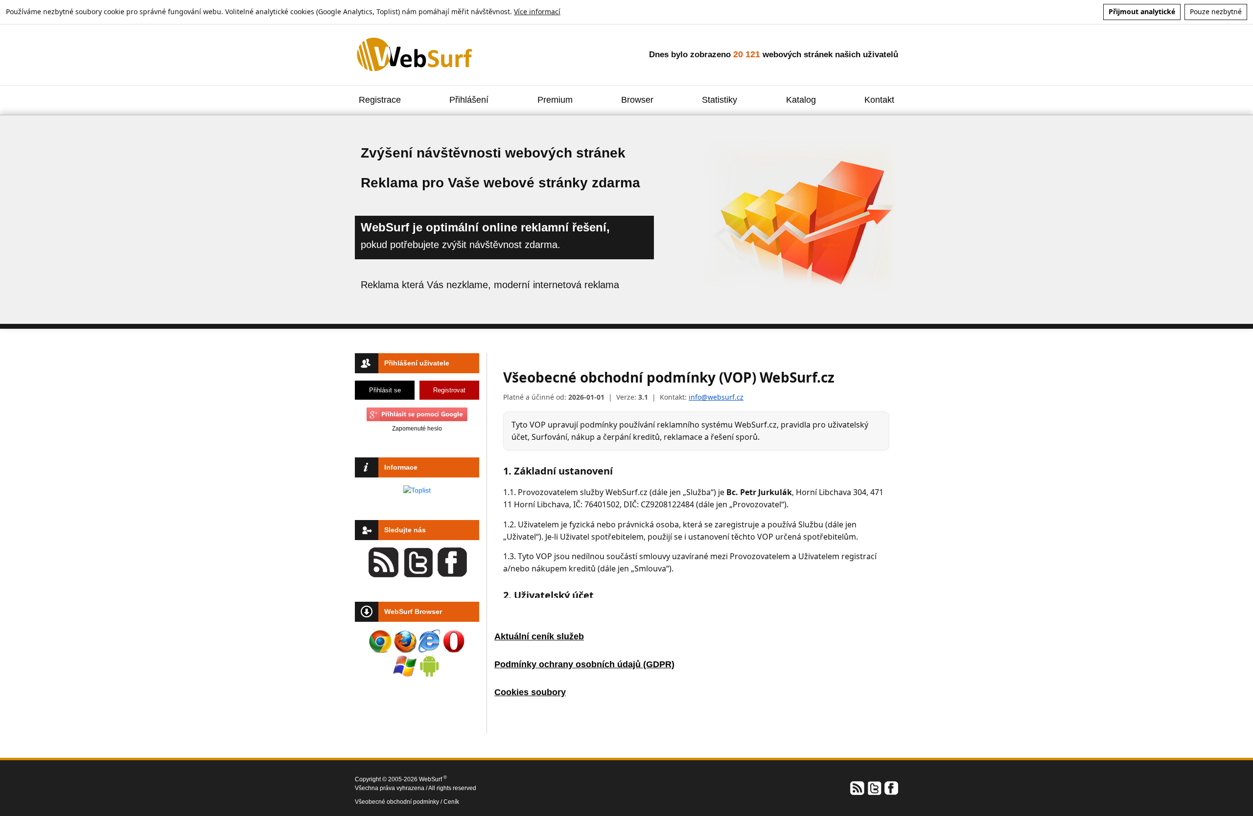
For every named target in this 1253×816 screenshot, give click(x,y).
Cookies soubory (530, 692)
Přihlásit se (385, 390)
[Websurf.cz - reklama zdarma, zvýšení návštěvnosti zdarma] (415, 54)
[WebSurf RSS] (857, 788)
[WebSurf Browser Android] (429, 666)
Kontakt (879, 100)
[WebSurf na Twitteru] (874, 788)
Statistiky (719, 100)
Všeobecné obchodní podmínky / (399, 801)
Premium (555, 100)
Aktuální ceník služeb (539, 636)
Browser (637, 100)
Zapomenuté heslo (417, 428)
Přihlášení (468, 100)
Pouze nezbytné (1216, 11)
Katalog (801, 100)
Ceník (451, 801)
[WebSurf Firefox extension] (405, 641)
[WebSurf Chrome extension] (380, 641)
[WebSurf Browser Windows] (405, 666)
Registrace (380, 100)
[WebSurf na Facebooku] (890, 788)
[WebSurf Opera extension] (453, 641)
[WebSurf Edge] (429, 641)
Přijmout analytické (1142, 11)
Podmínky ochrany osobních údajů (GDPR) (584, 664)
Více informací (537, 11)
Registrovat (449, 390)
